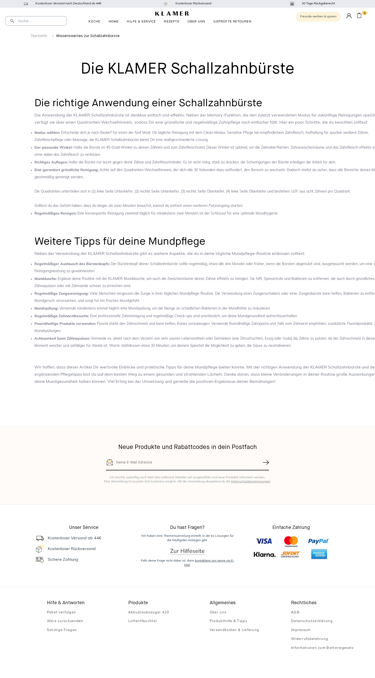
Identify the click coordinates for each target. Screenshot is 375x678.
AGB (295, 612)
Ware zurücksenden (65, 621)
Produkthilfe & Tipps (228, 621)
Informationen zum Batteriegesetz (322, 648)
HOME (114, 21)
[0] (359, 16)
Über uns (197, 21)
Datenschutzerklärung (312, 621)
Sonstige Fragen (62, 630)
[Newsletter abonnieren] (266, 462)
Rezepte (171, 21)
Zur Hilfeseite (187, 550)
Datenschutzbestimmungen (250, 481)
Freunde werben (318, 16)
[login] (349, 16)
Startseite (39, 36)
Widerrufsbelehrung (309, 639)
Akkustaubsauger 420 (148, 612)
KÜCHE (95, 21)
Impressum (301, 630)
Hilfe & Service (141, 21)
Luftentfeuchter (142, 621)
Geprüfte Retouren (232, 21)
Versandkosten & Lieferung (234, 630)
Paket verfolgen (61, 612)
